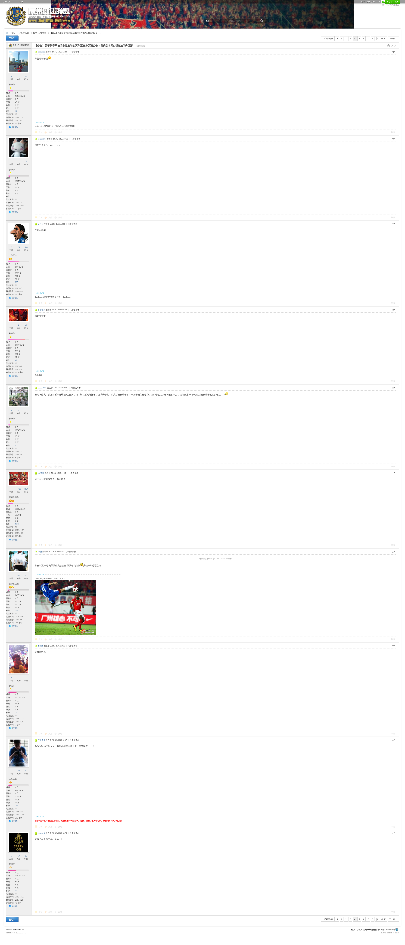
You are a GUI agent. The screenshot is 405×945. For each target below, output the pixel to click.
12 (19, 76)
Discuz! (18, 930)
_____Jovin (42, 388)
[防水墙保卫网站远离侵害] (396, 930)
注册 (368, 1)
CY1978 (41, 473)
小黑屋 (359, 930)
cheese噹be (42, 139)
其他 (373, 1)
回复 (40, 132)
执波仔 (12, 84)
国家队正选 (14, 584)
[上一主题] (391, 45)
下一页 (392, 38)
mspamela (41, 52)
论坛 (21, 1)
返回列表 (329, 38)
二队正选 (13, 779)
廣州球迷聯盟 (7, 33)
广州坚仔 (41, 740)
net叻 (40, 552)
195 (18, 576)
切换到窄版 (378, 1)
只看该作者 (74, 52)
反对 (60, 132)
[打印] (388, 45)
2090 (26, 576)
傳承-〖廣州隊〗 (40, 33)
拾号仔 (40, 224)
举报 (393, 132)
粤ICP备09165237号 (385, 930)
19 (19, 856)
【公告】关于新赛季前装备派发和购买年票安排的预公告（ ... (75, 33)
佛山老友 (41, 310)
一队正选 (13, 255)
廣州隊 (40, 646)
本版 (207, 21)
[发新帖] (12, 38)
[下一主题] (394, 45)
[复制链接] (141, 46)
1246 (19, 489)
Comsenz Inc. (21, 933)
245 (18, 771)
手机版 (352, 930)
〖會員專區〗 (24, 33)
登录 (363, 1)
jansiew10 (41, 833)
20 (26, 678)
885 (26, 247)
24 (19, 247)
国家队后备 (14, 497)
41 (19, 325)
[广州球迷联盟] (10, 45)
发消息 (15, 127)
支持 (50, 132)
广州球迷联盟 (23, 45)
